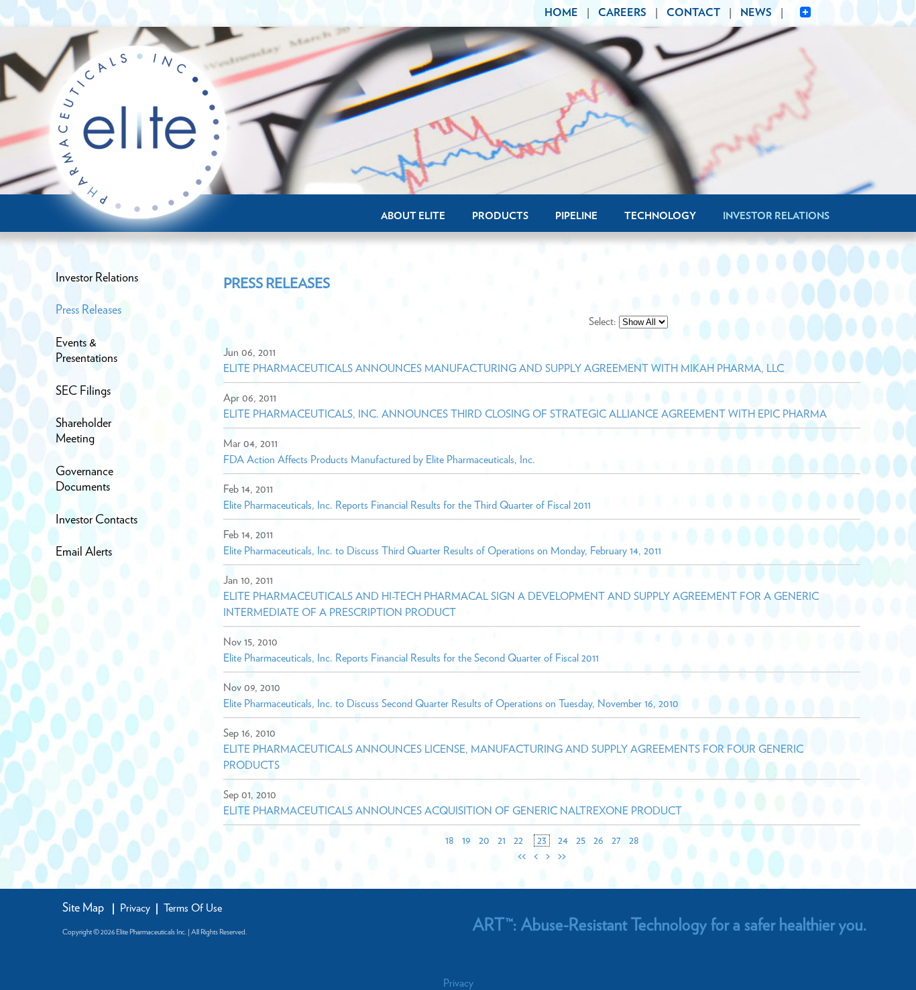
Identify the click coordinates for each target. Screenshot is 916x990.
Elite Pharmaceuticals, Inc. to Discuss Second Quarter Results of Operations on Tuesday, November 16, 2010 (451, 703)
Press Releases (88, 310)
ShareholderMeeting (83, 431)
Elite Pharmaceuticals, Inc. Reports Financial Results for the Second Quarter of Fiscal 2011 (411, 658)
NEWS (756, 12)
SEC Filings (83, 391)
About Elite (413, 216)
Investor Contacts (96, 520)
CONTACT (693, 12)
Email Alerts (84, 552)
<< (521, 856)
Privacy (135, 908)
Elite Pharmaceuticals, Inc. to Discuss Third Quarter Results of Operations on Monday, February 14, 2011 (442, 551)
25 (580, 840)
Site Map (83, 908)
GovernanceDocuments (84, 479)
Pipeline (576, 216)
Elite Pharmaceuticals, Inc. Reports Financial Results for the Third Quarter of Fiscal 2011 (407, 505)
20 (484, 840)
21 (501, 840)
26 (598, 840)
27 (616, 840)
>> (562, 856)
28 (634, 840)
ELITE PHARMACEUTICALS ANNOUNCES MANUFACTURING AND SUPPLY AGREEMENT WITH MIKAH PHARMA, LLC (503, 368)
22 (518, 840)
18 (450, 840)
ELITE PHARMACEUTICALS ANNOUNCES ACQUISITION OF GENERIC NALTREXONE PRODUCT (452, 811)
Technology (660, 216)
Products (500, 216)
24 (563, 840)
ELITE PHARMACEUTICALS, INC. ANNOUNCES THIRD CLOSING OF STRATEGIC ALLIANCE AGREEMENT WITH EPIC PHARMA (525, 414)
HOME (561, 12)
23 (541, 840)
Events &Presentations (86, 351)
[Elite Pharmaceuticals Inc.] (139, 133)
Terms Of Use (193, 908)
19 (466, 840)
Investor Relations (776, 216)
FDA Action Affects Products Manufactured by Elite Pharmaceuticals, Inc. (379, 459)
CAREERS (622, 12)
